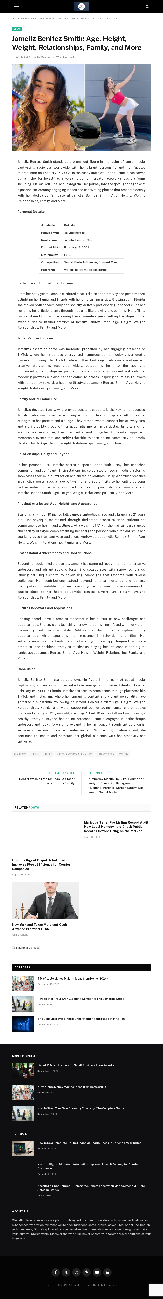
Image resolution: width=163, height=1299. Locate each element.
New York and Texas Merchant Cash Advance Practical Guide (39, 927)
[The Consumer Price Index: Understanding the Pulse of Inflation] (23, 1024)
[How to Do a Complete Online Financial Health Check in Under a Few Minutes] (23, 1148)
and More (20, 753)
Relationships (105, 753)
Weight (123, 753)
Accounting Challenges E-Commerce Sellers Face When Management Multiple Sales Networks (91, 1188)
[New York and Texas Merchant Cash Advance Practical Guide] (45, 900)
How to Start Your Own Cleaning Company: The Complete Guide (81, 998)
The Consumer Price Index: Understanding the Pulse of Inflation (81, 1018)
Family (35, 753)
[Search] (147, 6)
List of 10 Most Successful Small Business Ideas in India (75, 1065)
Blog (17, 29)
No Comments (45, 57)
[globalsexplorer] (81, 6)
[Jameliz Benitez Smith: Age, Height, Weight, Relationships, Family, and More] (81, 150)
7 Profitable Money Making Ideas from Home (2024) (73, 978)
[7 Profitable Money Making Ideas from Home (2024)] (23, 983)
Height (48, 753)
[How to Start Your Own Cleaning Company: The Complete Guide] (23, 1004)
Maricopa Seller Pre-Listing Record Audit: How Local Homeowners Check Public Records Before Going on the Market (116, 827)
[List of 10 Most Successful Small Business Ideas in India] (23, 1070)
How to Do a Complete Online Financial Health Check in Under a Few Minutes (89, 1143)
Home (15, 18)
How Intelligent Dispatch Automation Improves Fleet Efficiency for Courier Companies (41, 864)
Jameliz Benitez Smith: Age (74, 753)
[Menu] (16, 6)
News (24, 18)
